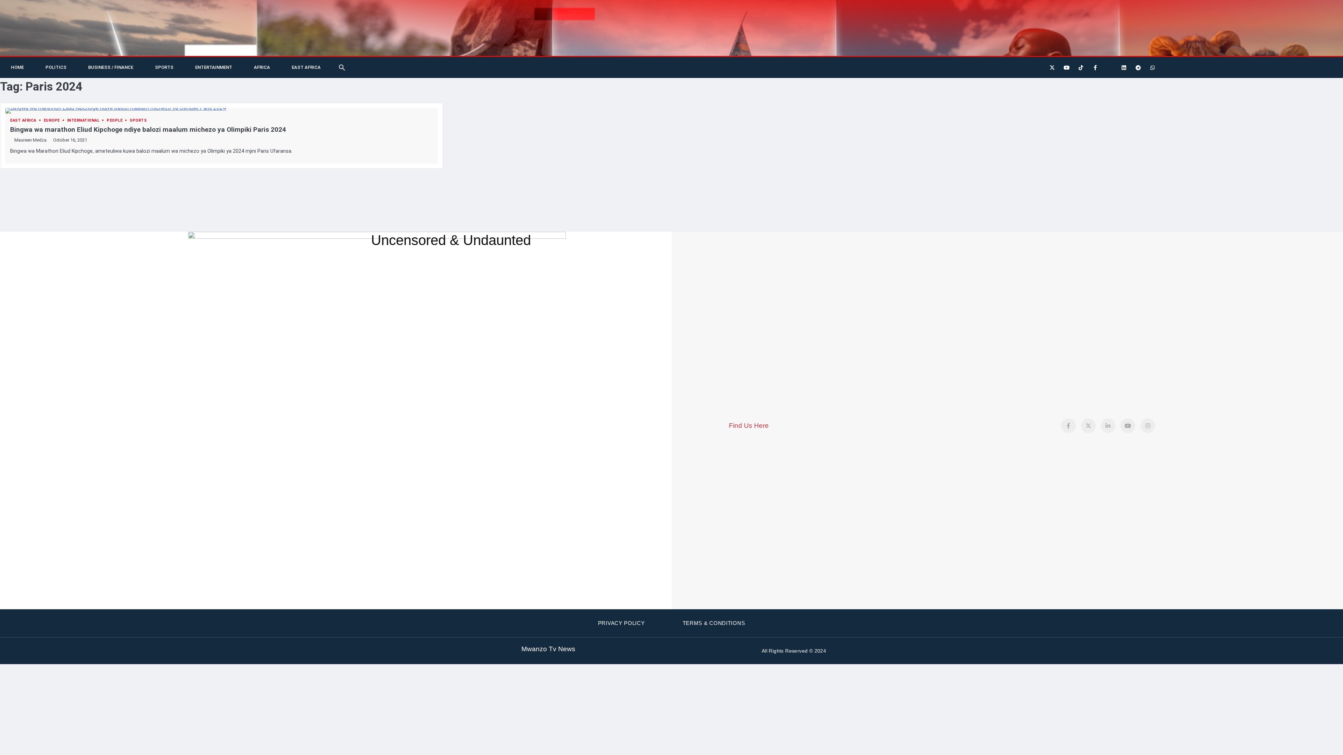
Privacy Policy (621, 623)
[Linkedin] (1123, 67)
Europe (52, 120)
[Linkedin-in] (1108, 425)
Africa (262, 67)
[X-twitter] (1052, 67)
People (114, 120)
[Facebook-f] (1095, 67)
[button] (342, 67)
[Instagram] (1148, 425)
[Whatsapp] (1152, 67)
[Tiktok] (1080, 67)
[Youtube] (1066, 67)
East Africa (306, 67)
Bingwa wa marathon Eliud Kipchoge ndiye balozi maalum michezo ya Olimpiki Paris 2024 (148, 129)
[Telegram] (1138, 67)
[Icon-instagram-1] (1109, 67)
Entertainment (213, 67)
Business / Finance (110, 67)
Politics (55, 67)
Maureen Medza (30, 140)
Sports (164, 67)
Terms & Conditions (714, 623)
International (83, 120)
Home (17, 67)
